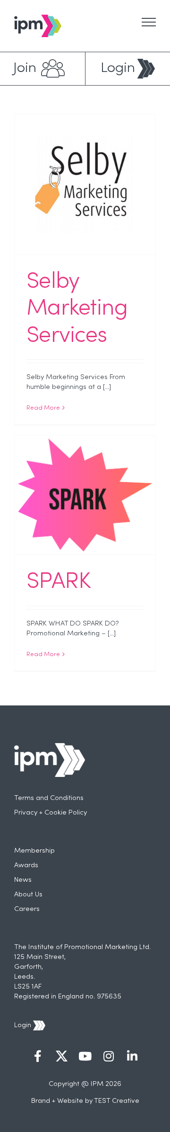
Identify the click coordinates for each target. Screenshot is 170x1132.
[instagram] (109, 1057)
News (23, 880)
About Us (28, 894)
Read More (43, 408)
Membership (34, 850)
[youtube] (85, 1057)
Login (118, 68)
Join (24, 68)
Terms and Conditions (49, 798)
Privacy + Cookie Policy (50, 812)
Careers (27, 909)
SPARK (58, 582)
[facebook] (38, 1057)
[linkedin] (132, 1057)
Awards (26, 865)
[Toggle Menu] (148, 22)
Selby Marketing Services (77, 309)
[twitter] (61, 1057)
